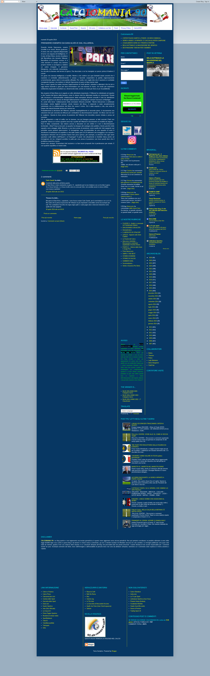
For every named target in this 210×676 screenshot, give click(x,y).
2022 (150, 269)
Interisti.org (90, 599)
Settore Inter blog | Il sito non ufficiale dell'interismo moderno (158, 210)
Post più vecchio (108, 217)
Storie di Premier (155, 234)
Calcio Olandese (135, 592)
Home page (43, 28)
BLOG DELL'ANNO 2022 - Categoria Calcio (131, 396)
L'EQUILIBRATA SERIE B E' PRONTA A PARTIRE (139, 43)
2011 (150, 332)
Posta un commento (50, 213)
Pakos (150, 358)
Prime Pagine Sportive (50, 613)
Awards (83, 28)
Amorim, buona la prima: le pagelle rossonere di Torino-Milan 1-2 (157, 202)
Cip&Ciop (151, 365)
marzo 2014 (152, 318)
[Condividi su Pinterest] (79, 171)
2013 (150, 327)
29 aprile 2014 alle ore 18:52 (55, 191)
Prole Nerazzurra (128, 251)
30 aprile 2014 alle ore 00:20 (55, 209)
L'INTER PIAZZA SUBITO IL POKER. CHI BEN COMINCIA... (142, 38)
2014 (150, 291)
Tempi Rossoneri (154, 198)
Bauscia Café (91, 592)
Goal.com (46, 604)
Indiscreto (133, 594)
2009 (150, 338)
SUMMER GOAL (128, 261)
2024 (150, 263)
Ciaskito (129, 170)
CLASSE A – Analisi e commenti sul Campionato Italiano (133, 224)
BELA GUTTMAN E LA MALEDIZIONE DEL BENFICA (140, 45)
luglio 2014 (152, 307)
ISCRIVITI (132, 109)
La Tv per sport (154, 226)
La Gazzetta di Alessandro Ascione (98, 604)
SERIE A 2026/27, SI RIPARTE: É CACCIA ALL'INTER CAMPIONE (144, 40)
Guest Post (73, 28)
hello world (152, 236)
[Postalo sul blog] (72, 171)
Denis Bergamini (153, 363)
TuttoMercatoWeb (48, 623)
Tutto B (45, 620)
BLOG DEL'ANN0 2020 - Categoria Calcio (130, 392)
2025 (150, 260)
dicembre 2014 (153, 293)
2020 (150, 274)
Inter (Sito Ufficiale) (49, 608)
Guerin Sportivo (48, 606)
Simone (129, 180)
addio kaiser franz (134, 208)
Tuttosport (46, 625)
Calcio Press (47, 594)
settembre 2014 (153, 301)
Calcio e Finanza (154, 178)
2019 (150, 277)
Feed (116, 28)
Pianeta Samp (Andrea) (137, 601)
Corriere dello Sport (49, 599)
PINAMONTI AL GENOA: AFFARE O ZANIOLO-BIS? (148, 520)
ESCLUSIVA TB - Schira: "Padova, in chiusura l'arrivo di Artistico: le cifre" (158, 171)
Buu (88, 596)
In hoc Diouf (152, 214)
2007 (150, 343)
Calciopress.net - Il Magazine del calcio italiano (158, 155)
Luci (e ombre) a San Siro (156, 221)
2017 (150, 282)
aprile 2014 (152, 315)
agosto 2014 (152, 304)
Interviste (54, 28)
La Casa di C (47, 611)
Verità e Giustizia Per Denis (131, 266)
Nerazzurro (130, 154)
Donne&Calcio (127, 230)
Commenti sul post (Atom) (56, 221)
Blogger (114, 651)
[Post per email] (66, 170)
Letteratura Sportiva (155, 241)
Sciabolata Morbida (136, 604)
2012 (150, 330)
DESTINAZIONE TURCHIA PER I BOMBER (137, 48)
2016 (150, 285)
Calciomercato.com (49, 596)
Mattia (150, 353)
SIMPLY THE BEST (129, 253)
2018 (150, 280)
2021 (150, 271)
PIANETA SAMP (154, 192)
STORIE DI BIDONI (129, 256)
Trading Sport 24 (135, 611)
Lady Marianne (153, 360)
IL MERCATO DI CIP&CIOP (131, 232)
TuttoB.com (153, 168)
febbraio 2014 (152, 321)
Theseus (151, 355)
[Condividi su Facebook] (76, 171)
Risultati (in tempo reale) (50, 616)
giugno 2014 (152, 310)
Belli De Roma (91, 594)
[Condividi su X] (74, 171)
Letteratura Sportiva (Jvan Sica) (140, 599)
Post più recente (47, 217)
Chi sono (92, 28)
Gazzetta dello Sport (49, 601)
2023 (150, 266)
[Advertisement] (81, 34)
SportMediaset (47, 618)
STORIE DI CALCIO (129, 258)
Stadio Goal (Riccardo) (137, 606)
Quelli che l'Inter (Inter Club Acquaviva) (99, 606)
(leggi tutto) (124, 166)
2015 (150, 288)
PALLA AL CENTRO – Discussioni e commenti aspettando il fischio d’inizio (131, 243)
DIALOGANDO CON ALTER (131, 227)
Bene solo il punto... (155, 193)
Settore (89, 608)
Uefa (44, 628)
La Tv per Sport (135, 596)
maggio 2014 (152, 312)
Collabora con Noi (105, 28)
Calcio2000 (138, 28)
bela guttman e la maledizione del (131, 182)
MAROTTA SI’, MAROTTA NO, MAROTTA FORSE (148, 466)
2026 (150, 257)
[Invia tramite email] (70, 171)
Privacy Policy (126, 28)
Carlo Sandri (50, 180)
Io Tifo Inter (90, 601)
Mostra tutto (166, 248)
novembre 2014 (153, 296)
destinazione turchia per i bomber (131, 172)
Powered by (126, 116)
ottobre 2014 (152, 299)
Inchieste (63, 28)
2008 (150, 341)
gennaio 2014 (152, 323)
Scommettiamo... (128, 263)
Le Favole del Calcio (129, 239)
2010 (150, 335)
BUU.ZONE (152, 219)
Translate (136, 413)
